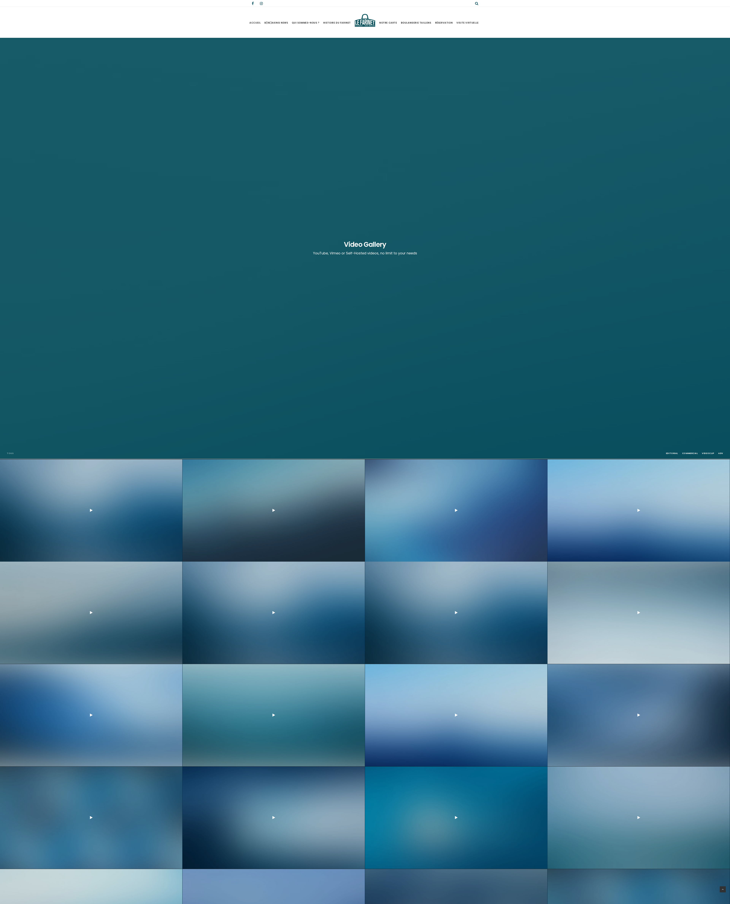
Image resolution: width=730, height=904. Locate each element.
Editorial (672, 453)
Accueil (255, 22)
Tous (10, 453)
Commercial (690, 453)
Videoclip (708, 453)
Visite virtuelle (467, 22)
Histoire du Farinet (337, 22)
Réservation (444, 22)
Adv (720, 453)
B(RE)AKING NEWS (276, 22)
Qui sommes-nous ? (305, 22)
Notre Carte (388, 22)
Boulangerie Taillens (416, 22)
